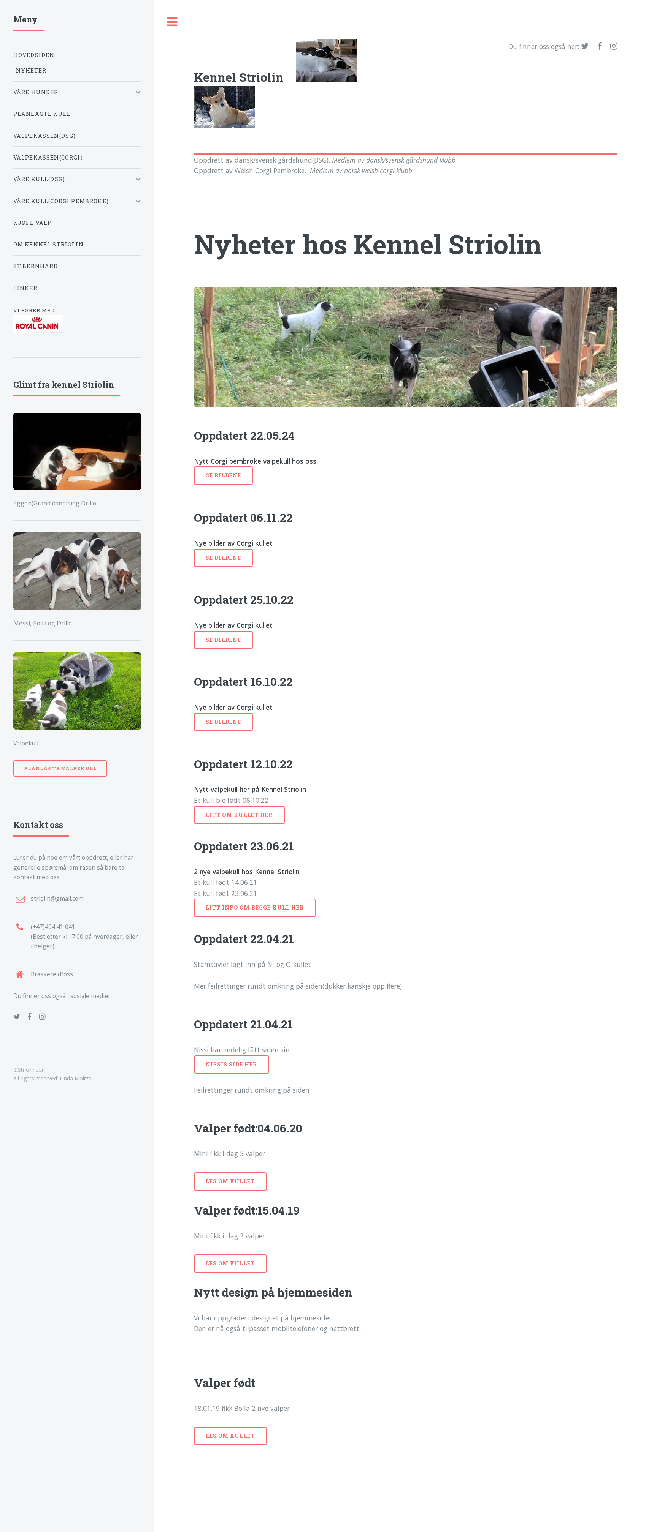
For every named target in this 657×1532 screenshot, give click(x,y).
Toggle (172, 22)
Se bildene (223, 475)
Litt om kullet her (239, 814)
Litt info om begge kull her (255, 907)
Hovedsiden (34, 54)
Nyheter (31, 70)
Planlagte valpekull (60, 768)
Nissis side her (231, 1064)
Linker (25, 288)
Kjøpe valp (32, 222)
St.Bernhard (35, 266)
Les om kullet (230, 1181)
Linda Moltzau (77, 1078)
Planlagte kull (42, 113)
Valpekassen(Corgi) (48, 157)
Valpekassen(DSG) (44, 135)
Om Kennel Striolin (48, 244)
